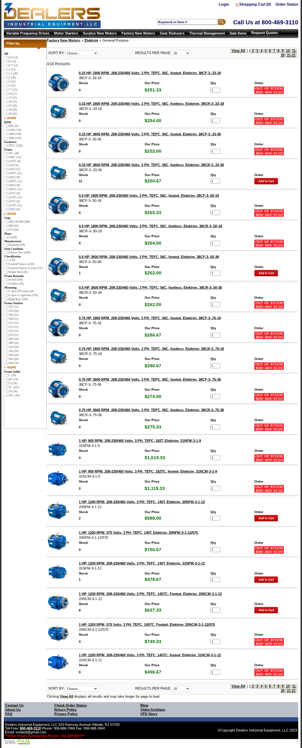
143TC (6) (15, 161)
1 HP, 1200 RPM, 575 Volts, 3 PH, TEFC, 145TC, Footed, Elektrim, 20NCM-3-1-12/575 (147, 625)
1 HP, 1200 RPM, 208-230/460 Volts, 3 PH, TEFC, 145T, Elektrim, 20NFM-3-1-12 (142, 502)
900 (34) (13, 126)
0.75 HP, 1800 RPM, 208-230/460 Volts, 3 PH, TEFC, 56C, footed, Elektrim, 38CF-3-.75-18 (150, 318)
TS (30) (13, 391)
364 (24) (13, 355)
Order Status (287, 4)
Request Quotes (264, 33)
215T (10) (14, 201)
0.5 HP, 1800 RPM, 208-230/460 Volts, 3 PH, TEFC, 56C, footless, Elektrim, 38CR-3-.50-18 (150, 226)
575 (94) (13, 229)
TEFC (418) (15, 145)
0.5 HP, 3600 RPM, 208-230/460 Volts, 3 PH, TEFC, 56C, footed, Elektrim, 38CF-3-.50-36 (149, 257)
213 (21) (13, 322)
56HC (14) (15, 157)
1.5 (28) (13, 73)
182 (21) (13, 314)
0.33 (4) (13, 57)
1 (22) (12, 69)
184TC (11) (15, 189)
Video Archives (152, 710)
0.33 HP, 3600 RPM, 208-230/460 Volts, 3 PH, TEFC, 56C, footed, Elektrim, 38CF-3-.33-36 (150, 134)
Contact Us (14, 705)
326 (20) (13, 351)
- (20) (12, 260)
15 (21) (13, 97)
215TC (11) (15, 205)
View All (238, 51)
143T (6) (14, 165)
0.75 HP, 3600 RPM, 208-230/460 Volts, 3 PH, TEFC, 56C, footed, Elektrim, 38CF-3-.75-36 (150, 379)
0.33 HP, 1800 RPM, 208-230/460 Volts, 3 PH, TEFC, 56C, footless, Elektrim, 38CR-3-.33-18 (151, 104)
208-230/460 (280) (19, 221)
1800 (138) (15, 134)
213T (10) (14, 193)
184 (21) (13, 318)
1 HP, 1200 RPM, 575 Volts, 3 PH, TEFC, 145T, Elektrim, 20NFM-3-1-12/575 (138, 533)
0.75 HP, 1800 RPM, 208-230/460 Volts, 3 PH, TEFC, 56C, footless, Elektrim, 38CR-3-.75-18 (151, 349)
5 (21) (12, 85)
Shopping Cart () (255, 4)
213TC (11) (15, 197)
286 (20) (13, 343)
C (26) (12, 375)
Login (224, 4)
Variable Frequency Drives (27, 33)
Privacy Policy (66, 714)
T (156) (13, 383)
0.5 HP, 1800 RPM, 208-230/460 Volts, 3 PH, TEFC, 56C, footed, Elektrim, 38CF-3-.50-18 (149, 196)
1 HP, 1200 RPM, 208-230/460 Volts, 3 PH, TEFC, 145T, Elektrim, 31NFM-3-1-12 (142, 563)
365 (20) (13, 359)
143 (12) (13, 306)
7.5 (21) (13, 89)
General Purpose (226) (21, 264)
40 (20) (13, 113)
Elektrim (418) (17, 244)
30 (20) (13, 109)
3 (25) (12, 81)
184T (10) (14, 185)
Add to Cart (266, 181)
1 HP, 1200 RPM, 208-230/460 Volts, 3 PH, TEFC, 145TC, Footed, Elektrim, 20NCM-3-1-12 (150, 594)
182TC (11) (15, 181)
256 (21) (13, 335)
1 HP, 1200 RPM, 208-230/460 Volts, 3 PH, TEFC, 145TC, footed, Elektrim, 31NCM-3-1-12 (150, 655)
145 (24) (13, 310)
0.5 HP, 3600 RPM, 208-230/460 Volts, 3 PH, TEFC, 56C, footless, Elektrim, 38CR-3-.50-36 (150, 288)
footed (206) (16, 279)
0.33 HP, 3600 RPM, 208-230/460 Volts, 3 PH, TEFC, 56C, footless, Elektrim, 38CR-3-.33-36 (151, 165)
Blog (144, 705)
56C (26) (14, 153)
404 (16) (13, 363)
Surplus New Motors (100, 33)
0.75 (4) (13, 65)
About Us (13, 710)
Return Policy (65, 710)
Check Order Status (70, 705)
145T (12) (14, 169)
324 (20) (13, 347)
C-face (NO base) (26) (21, 291)
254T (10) (14, 209)
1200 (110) (15, 130)
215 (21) (13, 327)
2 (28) (12, 77)
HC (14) (13, 379)
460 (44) (13, 225)
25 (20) (13, 105)
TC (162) (14, 387)
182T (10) (14, 177)
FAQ (9, 714)
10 (288, 51)
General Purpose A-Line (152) (26, 268)
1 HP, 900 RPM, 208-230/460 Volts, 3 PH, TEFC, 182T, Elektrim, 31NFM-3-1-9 (140, 441)
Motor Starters (66, 33)
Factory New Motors (138, 33)
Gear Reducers (172, 33)
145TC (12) (15, 173)
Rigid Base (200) (18, 299)
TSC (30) (14, 395)
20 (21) (13, 101)
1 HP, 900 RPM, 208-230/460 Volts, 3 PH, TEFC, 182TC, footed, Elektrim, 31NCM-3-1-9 (148, 471)
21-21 (291, 55)
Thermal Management (207, 33)
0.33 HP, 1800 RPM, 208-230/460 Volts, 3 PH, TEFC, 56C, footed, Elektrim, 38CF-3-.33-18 (150, 73)
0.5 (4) (12, 61)
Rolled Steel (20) (18, 272)
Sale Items (238, 33)
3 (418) (13, 237)
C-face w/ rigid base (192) (23, 295)
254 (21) (13, 331)
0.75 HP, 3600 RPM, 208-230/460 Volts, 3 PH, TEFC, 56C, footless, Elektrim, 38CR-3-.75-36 (151, 410)
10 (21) (13, 93)
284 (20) (13, 339)
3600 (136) (15, 138)
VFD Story (148, 714)
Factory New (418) (19, 252)
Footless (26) (16, 283)
